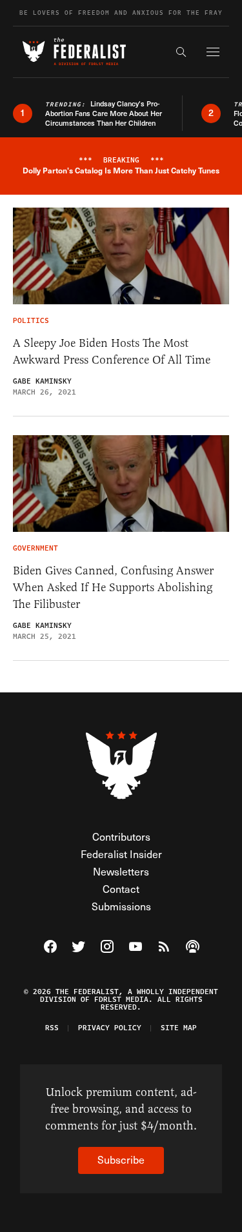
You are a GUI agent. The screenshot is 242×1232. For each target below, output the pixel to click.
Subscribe (121, 1159)
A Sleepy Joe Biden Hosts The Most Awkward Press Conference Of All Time (111, 351)
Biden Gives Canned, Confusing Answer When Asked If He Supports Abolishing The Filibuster (113, 587)
